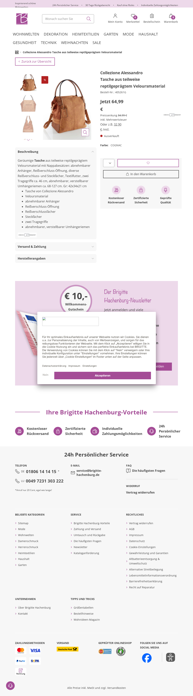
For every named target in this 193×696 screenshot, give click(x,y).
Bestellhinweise (83, 613)
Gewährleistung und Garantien (148, 553)
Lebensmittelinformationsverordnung (153, 575)
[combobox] (68, 18)
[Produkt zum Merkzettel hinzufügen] (148, 163)
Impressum (136, 535)
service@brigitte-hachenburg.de (89, 473)
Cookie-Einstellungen (142, 547)
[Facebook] (147, 658)
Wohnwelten (26, 535)
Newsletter (80, 547)
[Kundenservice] (10, 685)
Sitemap (23, 523)
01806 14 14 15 (41, 471)
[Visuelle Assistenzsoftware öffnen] (168, 657)
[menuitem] (26, 34)
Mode (21, 529)
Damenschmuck (28, 541)
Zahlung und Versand (87, 529)
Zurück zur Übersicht (36, 61)
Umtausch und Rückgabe (89, 535)
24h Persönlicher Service (65, 5)
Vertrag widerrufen (140, 492)
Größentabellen (83, 607)
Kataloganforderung (86, 553)
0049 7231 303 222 (45, 481)
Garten (22, 565)
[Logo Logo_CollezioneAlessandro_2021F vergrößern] (172, 115)
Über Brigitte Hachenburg (34, 607)
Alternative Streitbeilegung (146, 569)
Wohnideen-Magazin (87, 619)
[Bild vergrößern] (85, 132)
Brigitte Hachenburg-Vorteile (92, 523)
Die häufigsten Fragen (148, 471)
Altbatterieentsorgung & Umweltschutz (144, 561)
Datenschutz (137, 541)
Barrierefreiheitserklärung (145, 581)
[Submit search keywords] (88, 18)
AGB (131, 529)
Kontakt (23, 613)
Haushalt (23, 559)
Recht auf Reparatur (142, 587)
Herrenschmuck (28, 547)
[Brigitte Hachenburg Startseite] (21, 19)
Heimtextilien (26, 553)
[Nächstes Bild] (28, 140)
